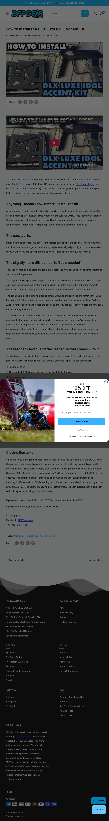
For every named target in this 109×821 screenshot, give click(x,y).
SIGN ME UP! (82, 421)
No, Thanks (82, 430)
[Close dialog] (106, 382)
